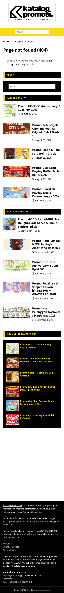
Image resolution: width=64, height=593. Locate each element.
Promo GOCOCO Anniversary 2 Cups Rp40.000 (39, 107)
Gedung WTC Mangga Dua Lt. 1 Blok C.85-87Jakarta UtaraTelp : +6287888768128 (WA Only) (23, 577)
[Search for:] (32, 86)
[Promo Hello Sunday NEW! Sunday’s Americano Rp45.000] (16, 244)
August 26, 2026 (29, 113)
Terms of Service (11, 546)
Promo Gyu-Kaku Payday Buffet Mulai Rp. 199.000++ (46, 171)
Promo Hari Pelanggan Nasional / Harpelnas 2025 (46, 312)
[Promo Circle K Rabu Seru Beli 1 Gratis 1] (16, 153)
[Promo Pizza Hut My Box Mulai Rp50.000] (12, 419)
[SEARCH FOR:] (32, 31)
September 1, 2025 (30, 230)
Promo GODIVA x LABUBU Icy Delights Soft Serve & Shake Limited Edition (38, 222)
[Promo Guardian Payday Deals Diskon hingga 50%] (16, 192)
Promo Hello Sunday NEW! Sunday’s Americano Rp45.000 (46, 244)
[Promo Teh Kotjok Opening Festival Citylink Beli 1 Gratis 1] (16, 128)
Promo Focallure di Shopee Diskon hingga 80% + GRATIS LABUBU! (45, 289)
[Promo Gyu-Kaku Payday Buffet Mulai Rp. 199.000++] (16, 171)
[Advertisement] (32, 463)
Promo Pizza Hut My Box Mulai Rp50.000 (37, 416)
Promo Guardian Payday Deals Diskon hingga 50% (45, 192)
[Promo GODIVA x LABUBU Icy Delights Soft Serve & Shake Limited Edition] (9, 224)
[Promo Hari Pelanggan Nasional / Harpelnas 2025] (16, 312)
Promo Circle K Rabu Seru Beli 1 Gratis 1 (46, 151)
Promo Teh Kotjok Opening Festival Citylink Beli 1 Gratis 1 (46, 130)
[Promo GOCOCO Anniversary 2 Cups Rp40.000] (9, 110)
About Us (7, 543)
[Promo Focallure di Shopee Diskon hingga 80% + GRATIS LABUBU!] (16, 287)
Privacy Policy (9, 550)
